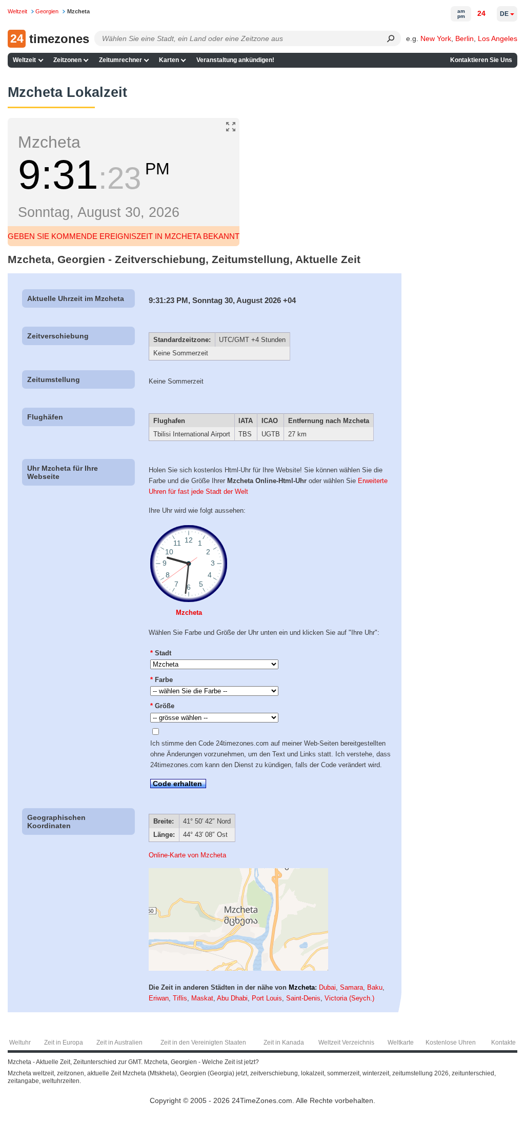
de (504, 13)
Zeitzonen (67, 60)
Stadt (160, 653)
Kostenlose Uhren (451, 1042)
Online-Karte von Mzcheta (187, 855)
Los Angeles (497, 38)
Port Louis (267, 998)
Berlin (464, 38)
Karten (169, 60)
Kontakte (503, 1042)
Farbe (161, 680)
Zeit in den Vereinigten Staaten (203, 1042)
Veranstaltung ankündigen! (235, 60)
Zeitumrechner (120, 60)
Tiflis (180, 998)
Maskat (202, 998)
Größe (162, 706)
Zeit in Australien (119, 1042)
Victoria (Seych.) (349, 998)
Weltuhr (20, 1042)
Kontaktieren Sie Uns (481, 60)
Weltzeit (24, 60)
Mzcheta (189, 612)
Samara (351, 987)
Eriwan (159, 998)
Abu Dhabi (232, 998)
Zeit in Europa (63, 1042)
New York (435, 38)
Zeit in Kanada (284, 1042)
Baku (374, 987)
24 (481, 13)
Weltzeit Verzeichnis (346, 1042)
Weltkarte (401, 1042)
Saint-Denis (303, 998)
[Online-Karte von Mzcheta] (238, 968)
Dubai (327, 987)
